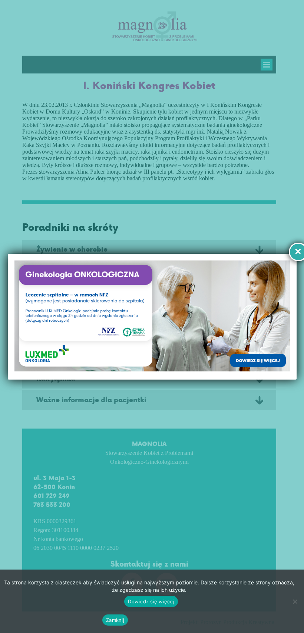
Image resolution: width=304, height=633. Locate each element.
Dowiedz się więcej (151, 601)
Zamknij (115, 620)
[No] (294, 601)
